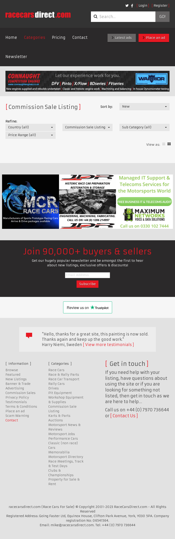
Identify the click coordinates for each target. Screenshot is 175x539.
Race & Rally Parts (63, 375)
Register (160, 5)
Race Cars (56, 370)
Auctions (55, 420)
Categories (34, 37)
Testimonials (16, 402)
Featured (12, 375)
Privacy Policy (17, 397)
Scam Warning (17, 416)
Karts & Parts (59, 416)
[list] (163, 144)
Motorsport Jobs (61, 434)
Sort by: (106, 107)
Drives (53, 388)
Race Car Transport (63, 379)
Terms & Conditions (21, 406)
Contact (80, 37)
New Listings (16, 379)
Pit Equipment (60, 393)
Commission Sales (20, 393)
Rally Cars (56, 384)
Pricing (58, 37)
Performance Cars (63, 438)
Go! (162, 16)
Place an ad (155, 38)
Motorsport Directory (65, 457)
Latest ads (123, 38)
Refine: (11, 121)
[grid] (169, 144)
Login (143, 5)
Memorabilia (59, 452)
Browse (11, 370)
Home (11, 37)
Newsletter (16, 56)
